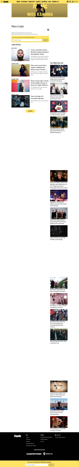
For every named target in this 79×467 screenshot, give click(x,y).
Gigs (49, 2)
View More (30, 111)
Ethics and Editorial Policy (30, 443)
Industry (31, 2)
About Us (27, 437)
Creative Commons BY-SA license (32, 34)
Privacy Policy (28, 439)
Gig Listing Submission (44, 439)
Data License (30, 32)
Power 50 (55, 2)
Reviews (44, 2)
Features (24, 2)
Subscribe (45, 40)
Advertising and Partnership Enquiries (46, 437)
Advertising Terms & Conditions (31, 445)
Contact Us (42, 441)
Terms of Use (28, 441)
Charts (38, 2)
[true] (77, 461)
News (18, 2)
